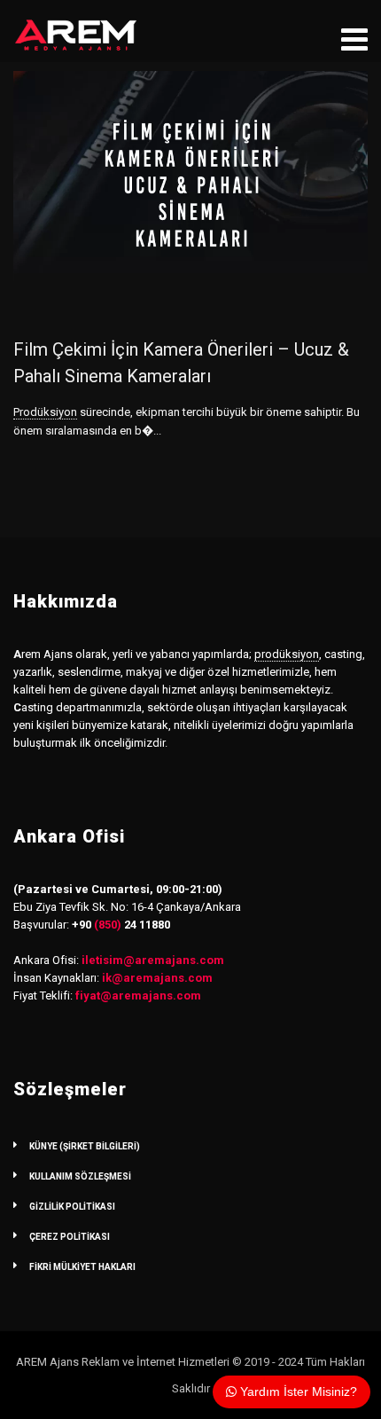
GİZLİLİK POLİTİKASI (72, 1206)
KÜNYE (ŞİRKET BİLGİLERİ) (84, 1146)
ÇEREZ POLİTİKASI (69, 1237)
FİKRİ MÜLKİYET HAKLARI (82, 1267)
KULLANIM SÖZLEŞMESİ (80, 1176)
